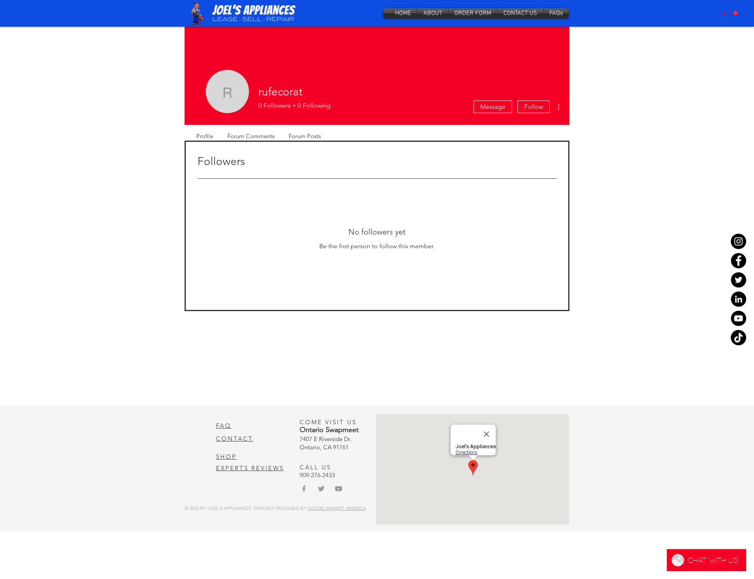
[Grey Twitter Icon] (321, 488)
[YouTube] (738, 318)
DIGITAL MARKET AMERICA (336, 508)
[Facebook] (738, 260)
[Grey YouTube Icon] (338, 488)
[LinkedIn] (738, 299)
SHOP (226, 456)
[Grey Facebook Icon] (304, 488)
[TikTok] (738, 337)
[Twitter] (738, 280)
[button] (729, 13)
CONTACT (234, 438)
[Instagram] (738, 241)
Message (492, 106)
